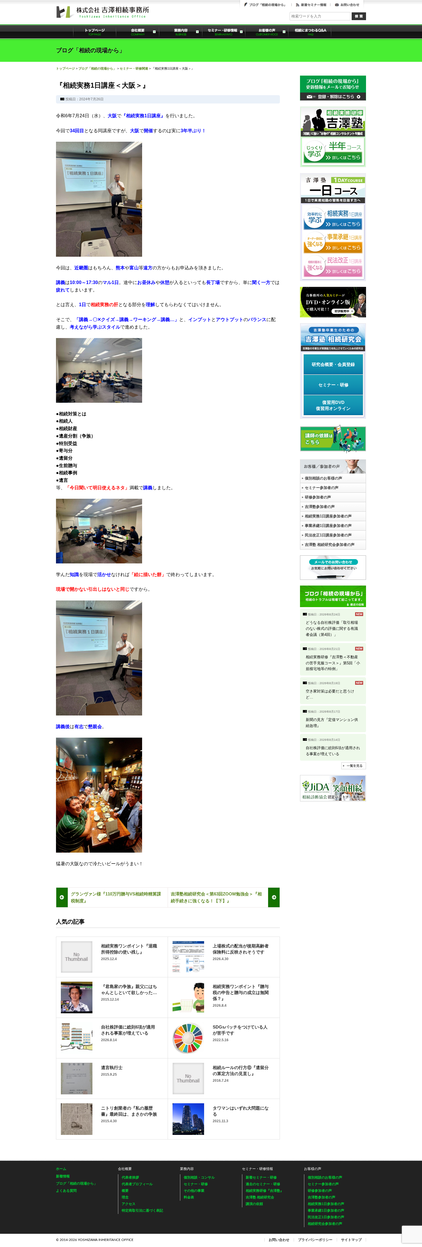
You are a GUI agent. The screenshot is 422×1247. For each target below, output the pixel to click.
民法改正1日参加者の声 (326, 1217)
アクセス (128, 1204)
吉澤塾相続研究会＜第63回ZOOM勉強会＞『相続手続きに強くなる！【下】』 (216, 897)
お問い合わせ (346, 4)
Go (359, 16)
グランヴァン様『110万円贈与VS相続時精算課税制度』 (116, 897)
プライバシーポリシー (315, 1240)
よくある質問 (310, 31)
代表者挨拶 (130, 1177)
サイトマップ (351, 1240)
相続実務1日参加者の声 (326, 1204)
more (333, 625)
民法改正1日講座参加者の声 (328, 535)
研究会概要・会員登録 (333, 364)
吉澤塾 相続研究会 (260, 1197)
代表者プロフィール (137, 1184)
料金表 (189, 1197)
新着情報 (63, 1176)
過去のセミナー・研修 (263, 1184)
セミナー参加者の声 (321, 488)
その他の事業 (194, 1191)
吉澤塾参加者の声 (320, 506)
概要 (125, 1191)
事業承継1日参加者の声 (326, 1210)
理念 (125, 1197)
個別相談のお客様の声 (323, 478)
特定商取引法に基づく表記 (142, 1210)
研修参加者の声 (318, 497)
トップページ (94, 31)
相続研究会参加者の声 (325, 1224)
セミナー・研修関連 (134, 68)
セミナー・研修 (333, 384)
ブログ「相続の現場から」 (266, 4)
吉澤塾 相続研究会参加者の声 (330, 544)
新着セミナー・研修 (261, 1177)
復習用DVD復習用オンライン (333, 405)
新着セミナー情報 (311, 4)
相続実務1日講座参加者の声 (328, 516)
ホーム (61, 1169)
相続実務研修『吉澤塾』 (265, 1191)
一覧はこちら (353, 765)
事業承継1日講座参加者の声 (328, 525)
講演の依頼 (254, 1204)
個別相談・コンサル (199, 1177)
